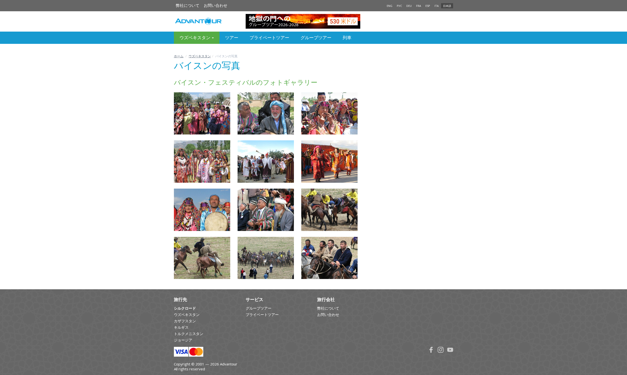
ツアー (231, 37)
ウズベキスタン (200, 56)
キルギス (181, 327)
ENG (389, 6)
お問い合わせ (215, 5)
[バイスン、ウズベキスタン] (202, 210)
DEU (409, 6)
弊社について (187, 5)
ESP (427, 6)
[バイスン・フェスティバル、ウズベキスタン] (329, 113)
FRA (418, 6)
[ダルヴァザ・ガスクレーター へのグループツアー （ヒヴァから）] (314, 21)
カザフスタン (185, 320)
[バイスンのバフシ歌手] (266, 210)
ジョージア (183, 340)
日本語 (447, 6)
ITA (436, 6)
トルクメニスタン (188, 333)
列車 (347, 37)
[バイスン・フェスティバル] (202, 113)
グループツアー (316, 37)
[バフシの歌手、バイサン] (266, 113)
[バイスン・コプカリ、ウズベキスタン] (329, 210)
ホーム (178, 56)
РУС (399, 6)
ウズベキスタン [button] (195, 37)
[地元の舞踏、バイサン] (329, 161)
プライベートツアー (269, 37)
